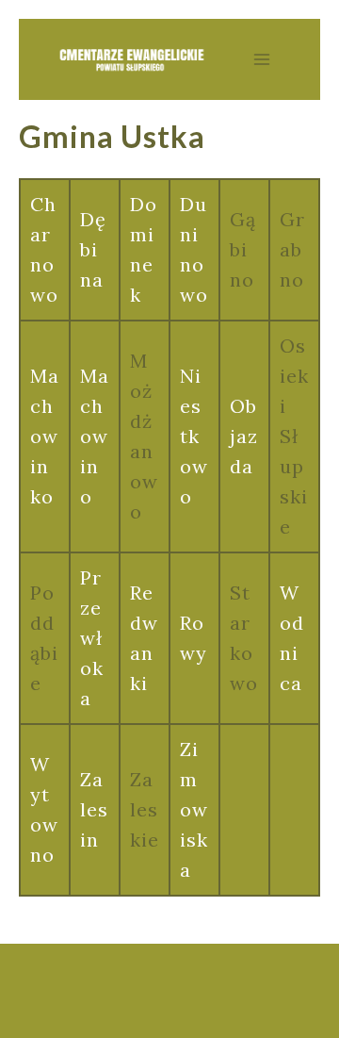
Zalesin (94, 809)
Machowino (94, 436)
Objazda (244, 436)
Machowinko (44, 436)
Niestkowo (194, 436)
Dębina (93, 249)
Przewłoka (92, 638)
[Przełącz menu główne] (261, 59)
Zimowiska (194, 809)
